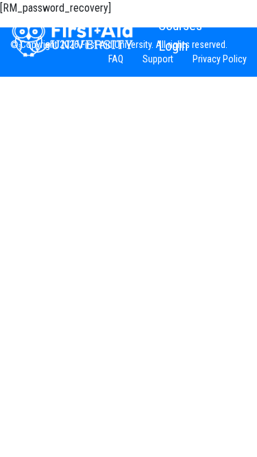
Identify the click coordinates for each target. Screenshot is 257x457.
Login (173, 46)
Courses (180, 25)
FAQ (115, 58)
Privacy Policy (220, 58)
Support (158, 58)
